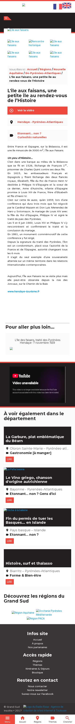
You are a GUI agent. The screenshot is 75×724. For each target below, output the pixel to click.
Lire (9, 459)
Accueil (32, 69)
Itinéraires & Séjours (37, 668)
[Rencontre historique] (37, 41)
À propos (37, 643)
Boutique (37, 672)
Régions (45, 69)
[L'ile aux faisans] (37, 34)
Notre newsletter (37, 690)
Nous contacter (37, 686)
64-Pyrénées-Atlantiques (43, 73)
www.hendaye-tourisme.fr (23, 291)
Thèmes (37, 664)
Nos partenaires (37, 647)
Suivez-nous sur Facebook (37, 693)
